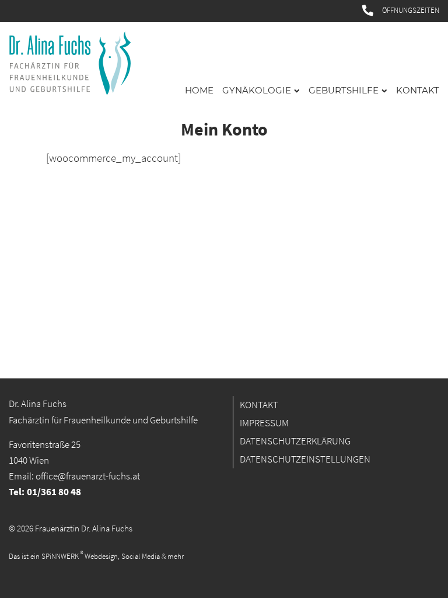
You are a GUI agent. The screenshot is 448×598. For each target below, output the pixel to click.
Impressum (264, 423)
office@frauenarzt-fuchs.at (88, 476)
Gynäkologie (256, 90)
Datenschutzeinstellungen (305, 459)
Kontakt (417, 90)
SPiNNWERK (60, 556)
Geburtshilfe (344, 90)
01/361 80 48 (54, 492)
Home (199, 90)
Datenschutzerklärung (295, 441)
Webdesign (101, 556)
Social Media (140, 556)
